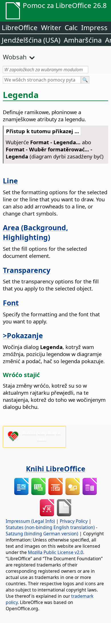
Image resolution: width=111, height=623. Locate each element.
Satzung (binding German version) (42, 533)
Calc (71, 27)
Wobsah (15, 57)
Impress (94, 27)
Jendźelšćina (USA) (31, 40)
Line (10, 180)
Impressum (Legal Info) (30, 521)
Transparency (26, 270)
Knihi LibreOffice (55, 468)
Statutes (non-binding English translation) (50, 527)
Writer (51, 27)
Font (11, 303)
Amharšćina (83, 40)
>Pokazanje (23, 335)
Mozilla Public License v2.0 (55, 552)
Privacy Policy (74, 521)
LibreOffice (20, 27)
